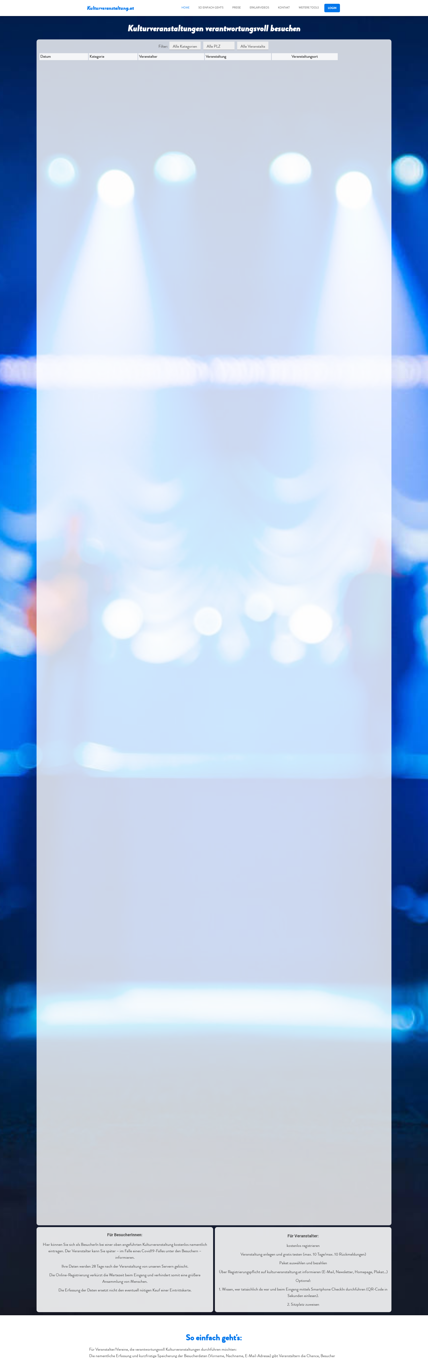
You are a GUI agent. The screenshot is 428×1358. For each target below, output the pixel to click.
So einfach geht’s (210, 8)
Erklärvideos (259, 8)
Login (332, 8)
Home (185, 8)
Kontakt (284, 8)
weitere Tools (309, 8)
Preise (236, 8)
